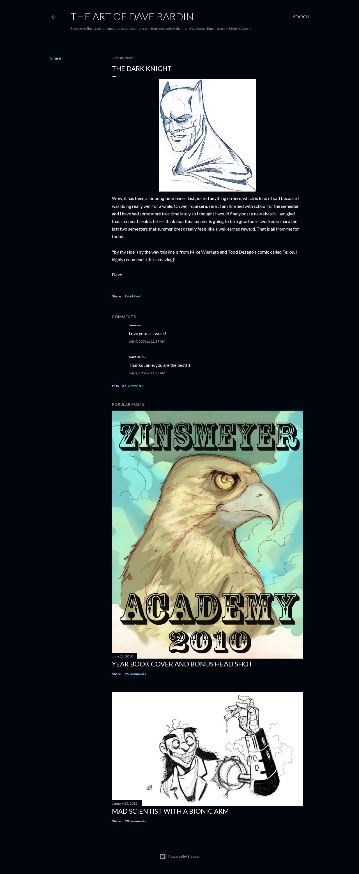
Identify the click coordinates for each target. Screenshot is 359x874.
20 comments (135, 821)
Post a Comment (128, 386)
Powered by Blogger (184, 856)
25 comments (135, 674)
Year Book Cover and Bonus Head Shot (182, 664)
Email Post (133, 296)
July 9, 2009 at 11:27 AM (147, 341)
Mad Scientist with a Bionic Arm (170, 811)
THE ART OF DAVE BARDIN (132, 16)
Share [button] (55, 58)
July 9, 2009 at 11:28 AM (147, 373)
